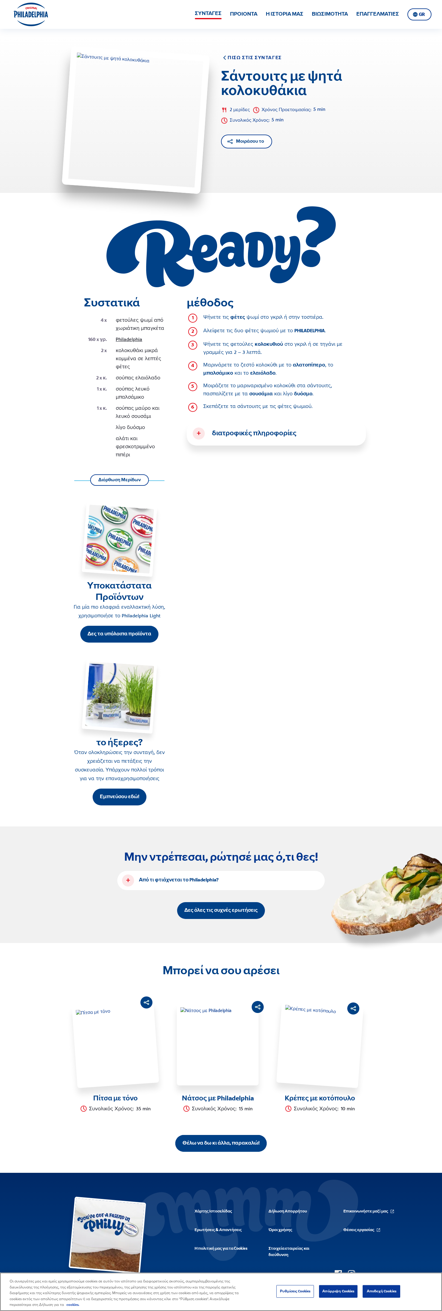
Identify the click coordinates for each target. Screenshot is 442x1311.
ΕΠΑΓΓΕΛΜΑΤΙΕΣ (377, 14)
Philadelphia (129, 339)
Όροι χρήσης (280, 1230)
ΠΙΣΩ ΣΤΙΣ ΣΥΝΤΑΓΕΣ (255, 58)
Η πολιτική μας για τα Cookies (221, 1248)
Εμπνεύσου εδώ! (119, 797)
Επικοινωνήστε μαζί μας (365, 1211)
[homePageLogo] (31, 14)
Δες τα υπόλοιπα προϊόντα (119, 634)
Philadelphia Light (141, 616)
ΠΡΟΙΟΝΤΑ (243, 14)
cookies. (72, 1305)
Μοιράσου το (250, 141)
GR (422, 14)
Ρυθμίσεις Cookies (295, 1291)
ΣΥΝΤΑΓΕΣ (208, 14)
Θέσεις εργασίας (358, 1230)
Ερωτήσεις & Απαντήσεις (218, 1230)
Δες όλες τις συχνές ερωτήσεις (221, 910)
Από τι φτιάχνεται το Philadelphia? (179, 880)
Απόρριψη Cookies (338, 1291)
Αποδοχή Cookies (381, 1291)
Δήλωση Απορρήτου (288, 1211)
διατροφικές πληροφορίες (254, 433)
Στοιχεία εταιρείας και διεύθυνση (289, 1251)
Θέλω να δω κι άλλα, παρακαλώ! (221, 1143)
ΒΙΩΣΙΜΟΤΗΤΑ (330, 14)
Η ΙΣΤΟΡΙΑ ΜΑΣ (284, 14)
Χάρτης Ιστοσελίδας (213, 1211)
